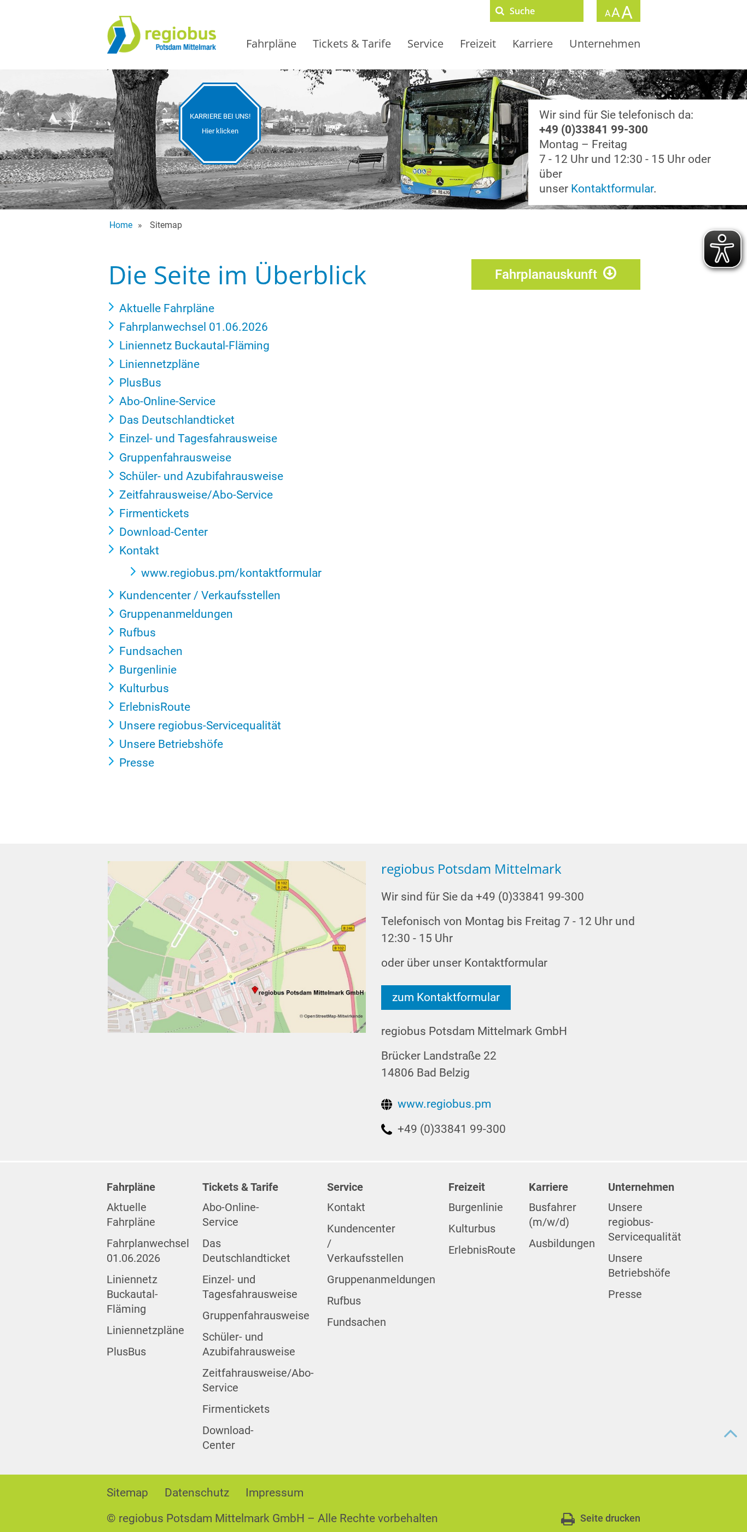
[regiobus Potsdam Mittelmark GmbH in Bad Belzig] (236, 946)
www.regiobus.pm (444, 1103)
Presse (625, 1294)
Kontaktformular (612, 188)
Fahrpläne (271, 43)
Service (425, 43)
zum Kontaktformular (446, 997)
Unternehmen (604, 43)
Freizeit (478, 43)
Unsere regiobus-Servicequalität (644, 1222)
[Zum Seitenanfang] (730, 1433)
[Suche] (500, 11)
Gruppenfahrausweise (256, 1315)
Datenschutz (197, 1492)
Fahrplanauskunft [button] (546, 274)
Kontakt (346, 1207)
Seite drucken (610, 1518)
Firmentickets (236, 1409)
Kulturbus (471, 1229)
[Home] (161, 35)
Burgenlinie (475, 1207)
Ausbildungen (562, 1243)
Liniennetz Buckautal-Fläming (132, 1294)
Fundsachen (356, 1322)
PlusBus (126, 1352)
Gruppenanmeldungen (381, 1279)
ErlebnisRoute (482, 1250)
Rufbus (344, 1301)
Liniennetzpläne (145, 1330)
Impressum (275, 1492)
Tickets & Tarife (352, 43)
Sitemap (127, 1492)
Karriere (532, 43)
